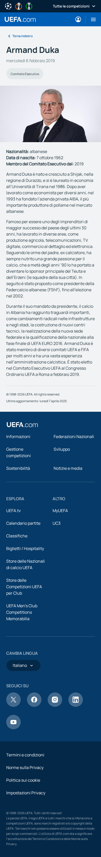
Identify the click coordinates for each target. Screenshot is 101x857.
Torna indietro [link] (22, 36)
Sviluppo (62, 449)
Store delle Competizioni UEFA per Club (24, 586)
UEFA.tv (13, 510)
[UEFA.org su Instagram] (55, 705)
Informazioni (18, 436)
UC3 (57, 523)
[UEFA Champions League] (8, 6)
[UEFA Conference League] (29, 6)
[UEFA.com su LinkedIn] (75, 705)
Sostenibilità (18, 468)
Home (20, 19)
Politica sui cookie (23, 780)
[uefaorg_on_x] (13, 705)
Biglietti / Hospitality (25, 548)
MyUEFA (60, 510)
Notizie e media (68, 468)
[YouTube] (13, 728)
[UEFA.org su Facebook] (34, 705)
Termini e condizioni (25, 755)
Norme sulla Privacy (25, 767)
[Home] (22, 424)
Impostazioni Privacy (25, 793)
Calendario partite (23, 523)
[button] (91, 19)
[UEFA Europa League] (19, 6)
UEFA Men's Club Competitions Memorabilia (21, 612)
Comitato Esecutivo (25, 74)
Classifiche (16, 536)
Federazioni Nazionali (74, 436)
